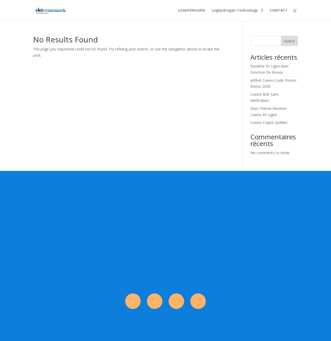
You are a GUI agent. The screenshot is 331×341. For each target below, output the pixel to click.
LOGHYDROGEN (191, 11)
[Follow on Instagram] (154, 301)
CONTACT (279, 11)
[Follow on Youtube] (176, 301)
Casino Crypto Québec (269, 122)
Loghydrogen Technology (235, 11)
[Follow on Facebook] (133, 301)
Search (289, 41)
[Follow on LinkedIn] (198, 301)
